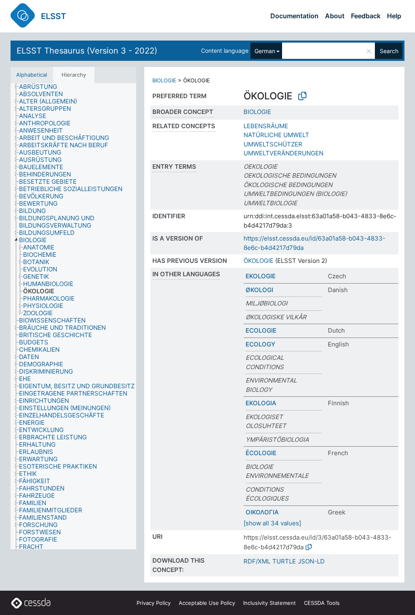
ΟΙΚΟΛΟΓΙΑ (262, 512)
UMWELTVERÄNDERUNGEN (283, 153)
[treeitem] (41, 86)
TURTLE (284, 561)
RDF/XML (257, 561)
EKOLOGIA (261, 403)
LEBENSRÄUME (266, 126)
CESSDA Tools (322, 603)
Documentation (294, 16)
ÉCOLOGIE (261, 453)
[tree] (73, 316)
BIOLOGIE (164, 80)
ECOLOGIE (261, 330)
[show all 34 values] (272, 523)
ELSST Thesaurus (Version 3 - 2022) (87, 51)
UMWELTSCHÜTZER (273, 144)
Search (389, 50)
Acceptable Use (207, 603)
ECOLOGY (260, 344)
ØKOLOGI (259, 290)
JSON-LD (311, 561)
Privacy (154, 603)
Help (394, 16)
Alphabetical (31, 74)
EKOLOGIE (261, 276)
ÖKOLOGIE (259, 260)
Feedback (366, 16)
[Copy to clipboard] (302, 96)
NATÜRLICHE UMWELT (276, 135)
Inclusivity (269, 603)
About (334, 16)
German (265, 50)
